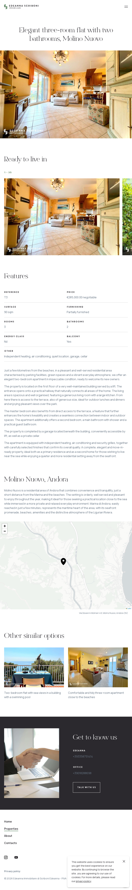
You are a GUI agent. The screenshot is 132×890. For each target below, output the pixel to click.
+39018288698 (82, 773)
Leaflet (129, 608)
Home (8, 821)
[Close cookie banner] (124, 861)
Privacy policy (12, 871)
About (8, 835)
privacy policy (83, 881)
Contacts (10, 843)
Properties (11, 828)
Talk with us (86, 787)
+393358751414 (83, 756)
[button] (63, 561)
